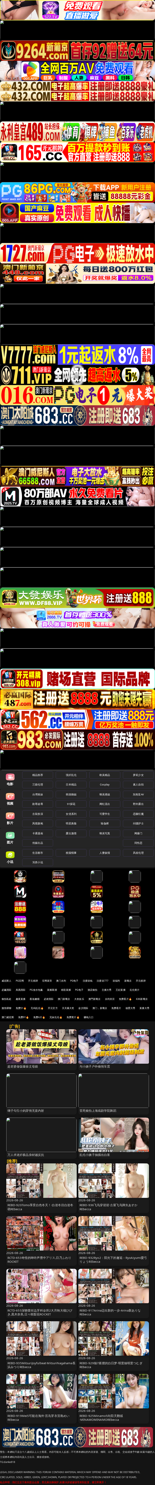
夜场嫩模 (35, 999)
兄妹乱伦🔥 (55, 1017)
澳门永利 (61, 980)
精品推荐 (37, 775)
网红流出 (104, 804)
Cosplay (105, 784)
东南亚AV (138, 794)
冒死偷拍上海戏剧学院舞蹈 (98, 1110)
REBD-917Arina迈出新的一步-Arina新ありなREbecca (110, 1312)
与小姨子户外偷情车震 (95, 1066)
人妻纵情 (104, 853)
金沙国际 (83, 1008)
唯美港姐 (104, 794)
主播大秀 (107, 990)
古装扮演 (37, 814)
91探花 (71, 804)
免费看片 (116, 1008)
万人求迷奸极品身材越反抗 (25, 1155)
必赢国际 (7, 990)
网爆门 (138, 833)
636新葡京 (142, 999)
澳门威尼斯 (8, 1017)
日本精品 (71, 784)
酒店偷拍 (92, 990)
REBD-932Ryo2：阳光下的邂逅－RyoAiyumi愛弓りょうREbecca (113, 1260)
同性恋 (138, 843)
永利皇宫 (110, 999)
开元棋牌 (33, 980)
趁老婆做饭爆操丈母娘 (22, 1066)
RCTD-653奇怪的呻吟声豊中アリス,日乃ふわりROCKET (39, 1260)
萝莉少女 (138, 775)
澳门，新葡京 (99, 1008)
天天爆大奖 (68, 1008)
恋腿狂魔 (138, 814)
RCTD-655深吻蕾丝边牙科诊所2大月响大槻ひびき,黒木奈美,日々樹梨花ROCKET (39, 1312)
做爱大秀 (130, 1008)
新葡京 (128, 980)
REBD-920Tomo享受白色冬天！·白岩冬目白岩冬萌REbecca (40, 1207)
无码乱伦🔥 (37, 1008)
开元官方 (53, 1008)
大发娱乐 (79, 999)
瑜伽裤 (105, 823)
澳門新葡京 (94, 999)
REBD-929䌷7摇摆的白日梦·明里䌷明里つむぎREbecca (111, 1365)
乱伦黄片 (135, 990)
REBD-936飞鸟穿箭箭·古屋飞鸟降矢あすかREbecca (108, 1207)
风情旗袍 (37, 823)
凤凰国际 (21, 990)
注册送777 (102, 980)
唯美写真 (104, 833)
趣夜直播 (21, 999)
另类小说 (37, 862)
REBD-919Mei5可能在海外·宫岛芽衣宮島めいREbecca (38, 1418)
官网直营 (47, 980)
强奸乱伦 (71, 775)
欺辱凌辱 (37, 804)
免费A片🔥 (39, 1017)
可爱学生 (104, 814)
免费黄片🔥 (73, 1017)
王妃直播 (121, 990)
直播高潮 (52, 990)
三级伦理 (37, 784)
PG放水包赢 (36, 990)
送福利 (116, 980)
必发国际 (49, 999)
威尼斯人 (7, 980)
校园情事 (71, 853)
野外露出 (138, 804)
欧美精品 (104, 775)
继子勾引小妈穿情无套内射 (25, 1110)
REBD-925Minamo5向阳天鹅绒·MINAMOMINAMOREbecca (101, 1418)
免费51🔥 (21, 1008)
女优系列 (71, 814)
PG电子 (74, 980)
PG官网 (20, 980)
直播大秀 (144, 1008)
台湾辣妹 (37, 794)
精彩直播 (66, 990)
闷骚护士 (138, 823)
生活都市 (37, 853)
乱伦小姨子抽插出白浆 (95, 1155)
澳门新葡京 (64, 999)
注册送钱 (88, 980)
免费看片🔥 (125, 999)
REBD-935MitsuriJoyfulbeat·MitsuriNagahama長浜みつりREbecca (41, 1365)
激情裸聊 (7, 1008)
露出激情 (71, 833)
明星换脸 (71, 823)
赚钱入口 (89, 1017)
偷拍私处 (7, 999)
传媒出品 (37, 843)
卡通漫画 (37, 833)
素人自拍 (138, 784)
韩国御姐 (71, 794)
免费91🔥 (23, 1017)
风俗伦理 (138, 853)
